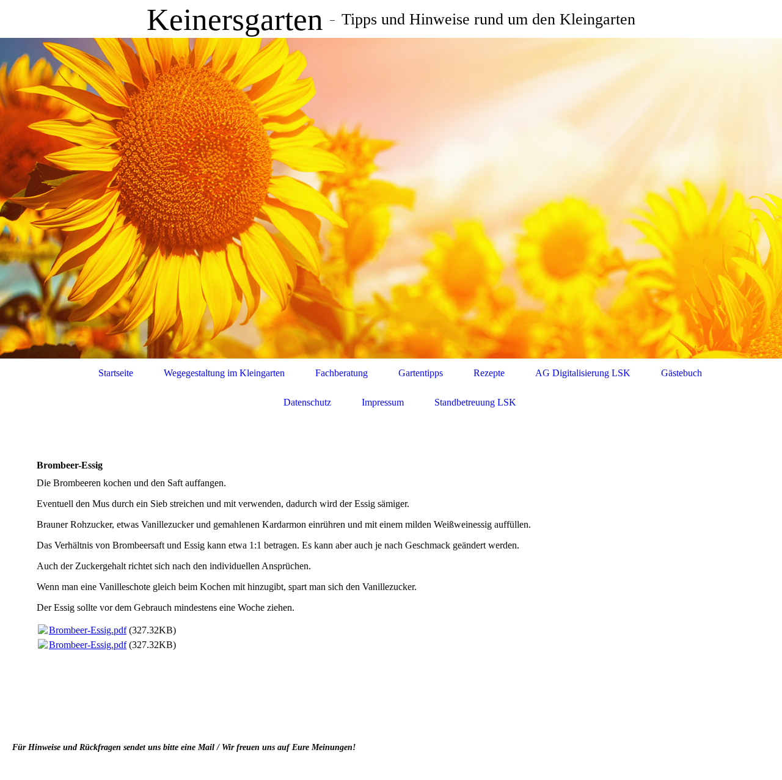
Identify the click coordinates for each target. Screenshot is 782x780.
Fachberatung (341, 373)
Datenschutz (307, 402)
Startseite (115, 373)
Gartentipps (420, 373)
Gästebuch (681, 373)
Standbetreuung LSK (475, 402)
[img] (391, 198)
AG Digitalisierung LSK (582, 373)
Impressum (383, 402)
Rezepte (489, 373)
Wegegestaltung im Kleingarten (224, 373)
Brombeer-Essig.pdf (87, 630)
